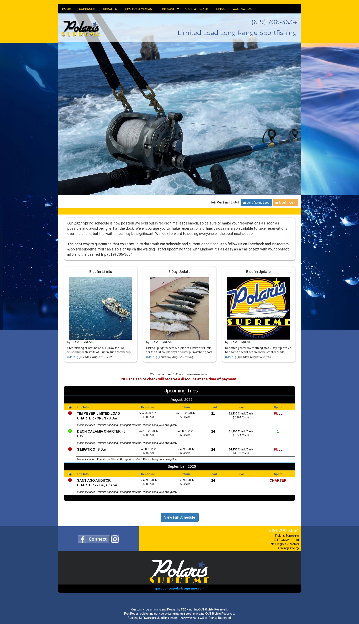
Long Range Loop (257, 344)
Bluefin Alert (286, 344)
